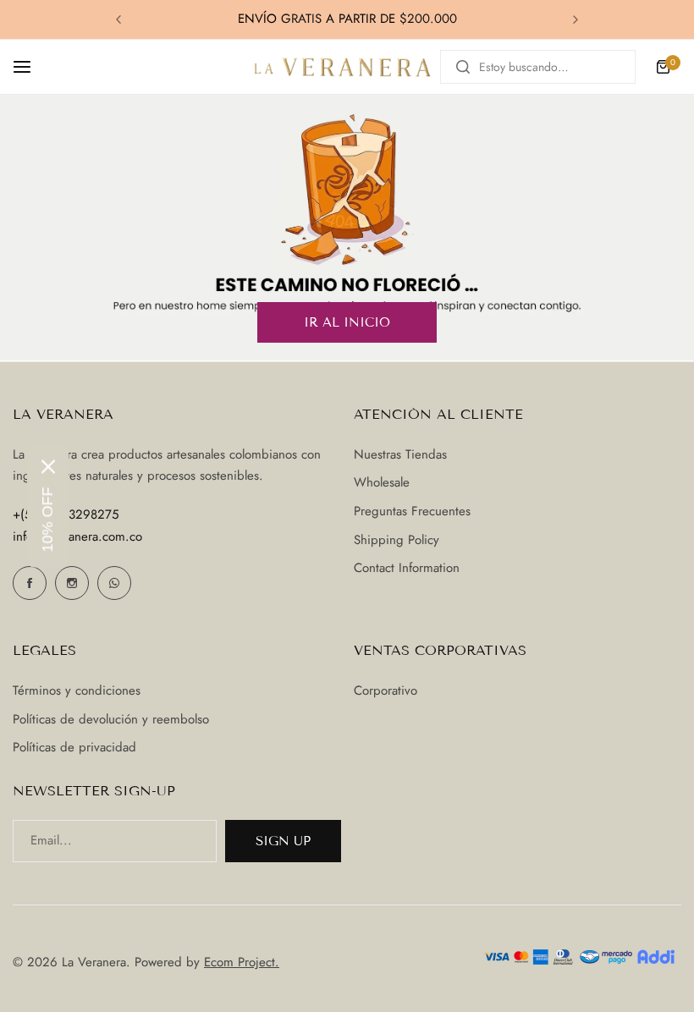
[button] (118, 19)
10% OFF (47, 520)
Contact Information (407, 567)
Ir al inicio (347, 322)
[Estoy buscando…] (463, 67)
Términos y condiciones (76, 690)
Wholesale (382, 482)
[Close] (48, 467)
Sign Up (283, 841)
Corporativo (385, 690)
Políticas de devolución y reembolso (111, 719)
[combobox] (538, 67)
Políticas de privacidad (74, 747)
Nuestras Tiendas (400, 454)
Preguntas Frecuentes (412, 511)
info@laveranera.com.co (77, 536)
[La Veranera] (343, 67)
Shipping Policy (396, 540)
